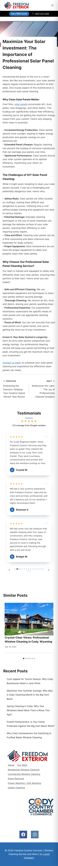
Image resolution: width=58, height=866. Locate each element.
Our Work (22, 765)
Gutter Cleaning (16, 787)
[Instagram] (35, 834)
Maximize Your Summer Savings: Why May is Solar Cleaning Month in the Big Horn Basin (30, 694)
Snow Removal (16, 778)
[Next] (49, 628)
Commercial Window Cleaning (24, 774)
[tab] (15, 569)
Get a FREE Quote (19, 14)
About (11, 765)
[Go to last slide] (8, 628)
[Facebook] (23, 834)
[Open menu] (52, 5)
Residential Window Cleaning (23, 769)
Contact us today (12, 362)
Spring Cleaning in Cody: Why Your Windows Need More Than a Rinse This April (28, 710)
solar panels (21, 104)
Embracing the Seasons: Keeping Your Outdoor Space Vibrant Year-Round (14, 389)
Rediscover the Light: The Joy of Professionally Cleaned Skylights (43, 389)
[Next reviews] (49, 570)
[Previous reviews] (9, 570)
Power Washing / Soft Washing (24, 783)
